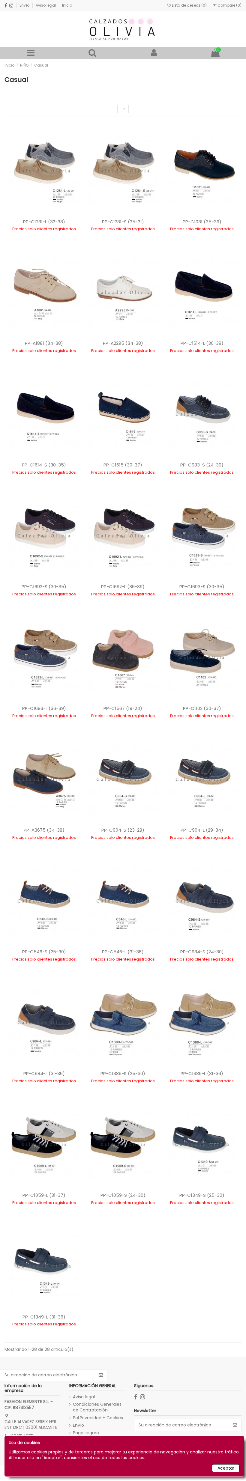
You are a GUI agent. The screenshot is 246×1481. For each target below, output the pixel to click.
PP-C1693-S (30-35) (201, 586)
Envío (25, 5)
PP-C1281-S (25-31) (123, 222)
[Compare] (123, 1219)
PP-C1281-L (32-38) (44, 222)
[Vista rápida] (132, 1219)
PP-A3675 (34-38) (44, 830)
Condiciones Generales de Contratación (97, 1407)
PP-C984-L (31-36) (44, 1073)
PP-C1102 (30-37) (202, 708)
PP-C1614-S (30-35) (44, 465)
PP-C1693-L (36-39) (44, 708)
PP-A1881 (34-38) (44, 343)
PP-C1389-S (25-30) (122, 1073)
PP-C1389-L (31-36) (202, 1073)
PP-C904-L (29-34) (202, 830)
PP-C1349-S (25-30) (201, 1195)
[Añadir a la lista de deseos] (113, 1219)
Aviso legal (46, 5)
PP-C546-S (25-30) (44, 952)
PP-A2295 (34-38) (123, 343)
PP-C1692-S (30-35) (44, 586)
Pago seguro (86, 1433)
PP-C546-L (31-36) (123, 952)
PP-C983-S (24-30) (202, 465)
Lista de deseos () (189, 5)
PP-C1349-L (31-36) (43, 1317)
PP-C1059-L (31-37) (43, 1195)
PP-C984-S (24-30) (202, 952)
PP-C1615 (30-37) (123, 465)
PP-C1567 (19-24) (123, 708)
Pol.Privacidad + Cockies (98, 1418)
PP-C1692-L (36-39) (123, 586)
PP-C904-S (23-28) (122, 830)
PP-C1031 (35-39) (202, 222)
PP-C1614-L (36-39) (202, 343)
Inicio (67, 5)
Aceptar (226, 1468)
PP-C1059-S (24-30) (123, 1195)
